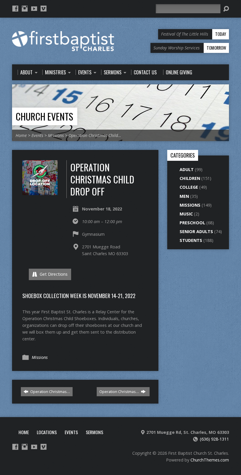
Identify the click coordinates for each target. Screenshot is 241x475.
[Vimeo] (43, 8)
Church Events (44, 116)
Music (186, 214)
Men (184, 196)
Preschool (192, 222)
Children (190, 178)
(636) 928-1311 (214, 439)
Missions (56, 135)
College (189, 187)
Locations (47, 432)
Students (191, 240)
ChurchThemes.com (209, 460)
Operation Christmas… (49, 391)
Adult (187, 169)
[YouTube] (34, 8)
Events (37, 135)
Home (21, 135)
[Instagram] (25, 8)
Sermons (94, 432)
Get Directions (53, 274)
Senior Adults (196, 231)
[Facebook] (15, 8)
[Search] (226, 9)
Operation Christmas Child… (94, 135)
